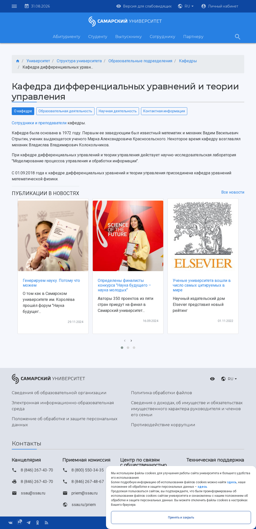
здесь (231, 482)
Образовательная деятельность (65, 111)
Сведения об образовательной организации (59, 392)
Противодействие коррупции (163, 424)
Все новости (232, 192)
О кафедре (23, 111)
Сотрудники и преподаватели (39, 123)
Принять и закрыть (181, 517)
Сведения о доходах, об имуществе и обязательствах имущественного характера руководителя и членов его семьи (186, 408)
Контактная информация (164, 111)
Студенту (97, 36)
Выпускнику (128, 36)
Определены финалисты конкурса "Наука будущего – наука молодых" (124, 285)
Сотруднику (162, 36)
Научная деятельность (118, 111)
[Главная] (18, 61)
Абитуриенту (66, 36)
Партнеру (193, 36)
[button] (186, 6)
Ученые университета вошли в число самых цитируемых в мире (202, 285)
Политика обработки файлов (161, 392)
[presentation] (125, 341)
